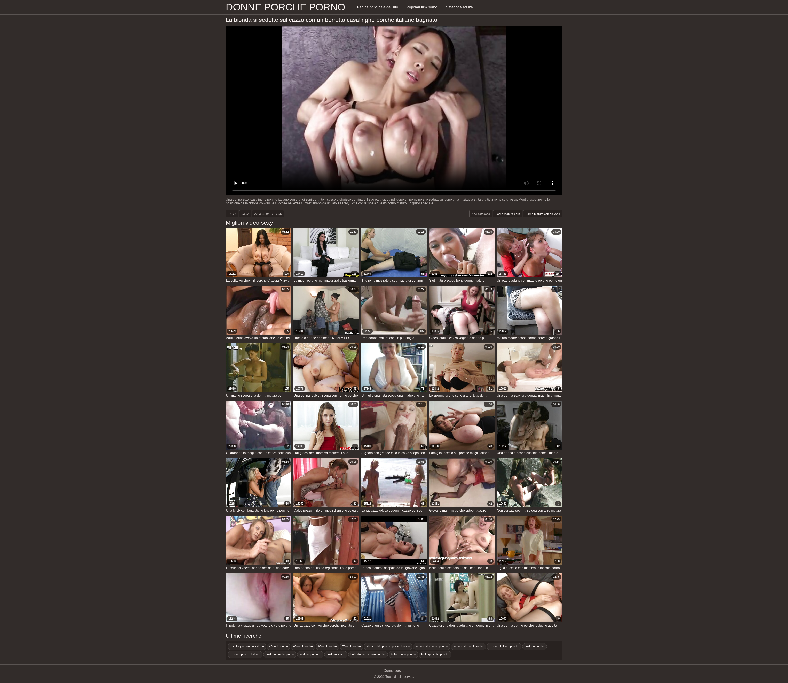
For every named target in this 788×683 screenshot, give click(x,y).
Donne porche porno (285, 7)
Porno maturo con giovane (543, 213)
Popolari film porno (422, 7)
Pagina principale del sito (377, 7)
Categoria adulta (459, 7)
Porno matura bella (507, 213)
